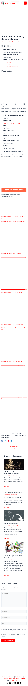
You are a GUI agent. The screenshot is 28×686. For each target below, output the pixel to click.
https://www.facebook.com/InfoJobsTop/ (11, 253)
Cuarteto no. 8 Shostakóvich (13, 492)
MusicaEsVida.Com (16, 680)
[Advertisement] (14, 21)
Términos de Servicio (14, 678)
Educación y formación (10, 123)
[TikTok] (13, 683)
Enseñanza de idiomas (12, 66)
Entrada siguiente (14, 449)
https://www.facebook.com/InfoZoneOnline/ (12, 324)
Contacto (22, 678)
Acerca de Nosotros (9, 677)
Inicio (2, 677)
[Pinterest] (8, 440)
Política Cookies (19, 677)
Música (9, 62)
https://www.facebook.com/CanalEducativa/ (12, 361)
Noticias (20, 525)
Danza (8, 64)
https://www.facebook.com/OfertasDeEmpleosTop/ (13, 289)
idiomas (9, 67)
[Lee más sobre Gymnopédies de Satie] (14, 515)
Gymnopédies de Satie (11, 523)
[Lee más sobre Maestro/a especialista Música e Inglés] (14, 547)
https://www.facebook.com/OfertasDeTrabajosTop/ (13, 257)
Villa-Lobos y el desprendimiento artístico (12, 472)
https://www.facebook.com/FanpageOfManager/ (13, 365)
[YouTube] (21, 683)
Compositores (7, 475)
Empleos (9, 559)
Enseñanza (19, 123)
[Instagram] (10, 683)
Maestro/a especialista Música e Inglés (13, 556)
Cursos (5, 559)
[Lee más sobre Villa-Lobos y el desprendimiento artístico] (14, 464)
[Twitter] (5, 440)
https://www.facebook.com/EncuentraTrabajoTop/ (13, 221)
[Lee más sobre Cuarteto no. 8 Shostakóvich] (11, 490)
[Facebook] (2, 440)
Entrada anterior (14, 446)
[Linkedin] (11, 440)
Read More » (7, 486)
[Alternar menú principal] (25, 3)
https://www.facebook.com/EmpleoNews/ (11, 292)
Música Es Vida (14, 475)
